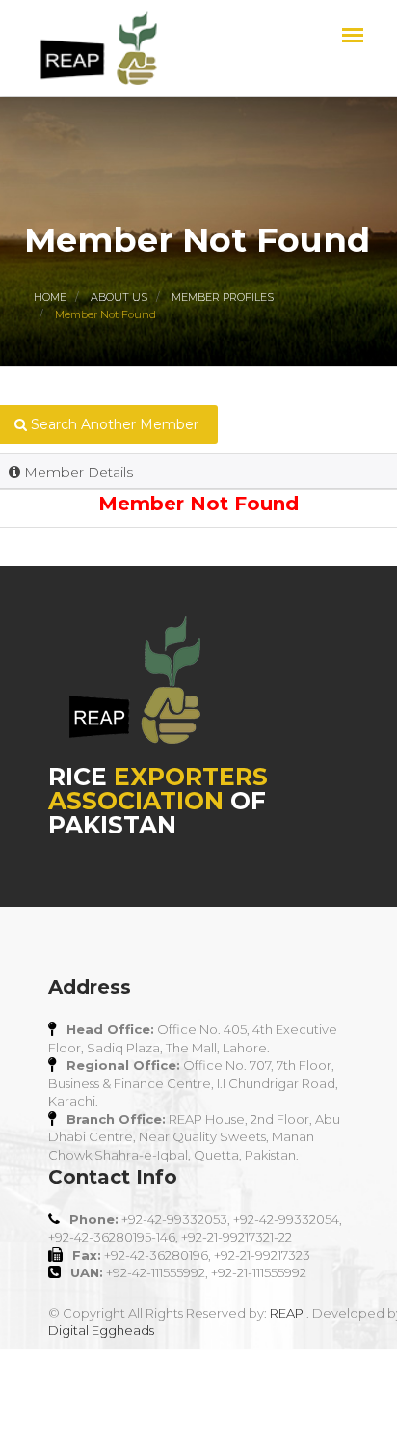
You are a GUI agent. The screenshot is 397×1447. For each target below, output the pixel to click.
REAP (287, 1313)
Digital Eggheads (101, 1330)
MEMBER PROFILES (223, 297)
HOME (50, 297)
